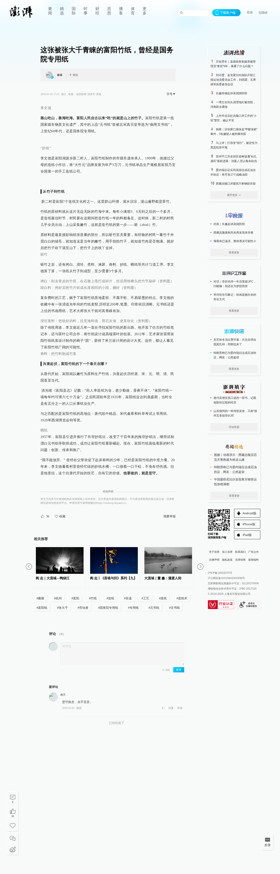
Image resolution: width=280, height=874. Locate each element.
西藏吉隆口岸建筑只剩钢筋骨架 (236, 183)
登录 (250, 12)
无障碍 (263, 12)
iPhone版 (249, 524)
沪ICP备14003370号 (220, 572)
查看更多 (234, 252)
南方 (63, 694)
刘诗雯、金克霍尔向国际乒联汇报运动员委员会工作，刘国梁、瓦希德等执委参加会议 (233, 79)
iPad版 (247, 535)
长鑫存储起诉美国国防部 (231, 93)
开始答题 (234, 427)
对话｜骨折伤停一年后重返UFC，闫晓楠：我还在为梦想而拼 (235, 284)
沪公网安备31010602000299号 (226, 578)
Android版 (249, 513)
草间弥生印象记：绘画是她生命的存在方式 (235, 297)
